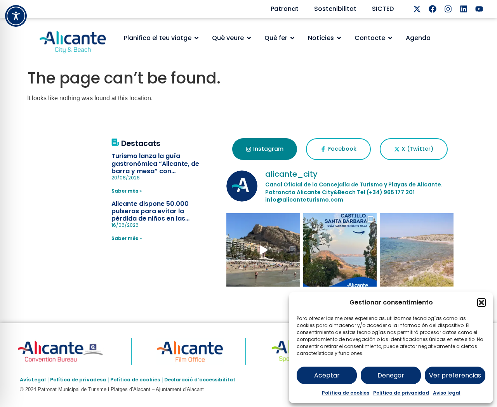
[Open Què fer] (292, 38)
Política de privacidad (401, 393)
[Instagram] (448, 9)
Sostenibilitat (335, 8)
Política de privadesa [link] (78, 379)
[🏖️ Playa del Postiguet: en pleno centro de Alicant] (263, 250)
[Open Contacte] (390, 38)
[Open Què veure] (249, 38)
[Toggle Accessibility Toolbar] (16, 16)
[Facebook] (432, 9)
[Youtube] (479, 9)
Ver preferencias (455, 375)
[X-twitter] (417, 9)
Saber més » (126, 191)
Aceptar (327, 375)
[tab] (264, 149)
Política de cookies (345, 393)
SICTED (383, 8)
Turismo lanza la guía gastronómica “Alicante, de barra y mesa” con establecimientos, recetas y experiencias (155, 170)
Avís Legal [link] (33, 379)
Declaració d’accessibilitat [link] (199, 379)
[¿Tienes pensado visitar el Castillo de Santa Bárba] (340, 250)
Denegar (390, 375)
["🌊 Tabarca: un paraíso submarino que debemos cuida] (417, 250)
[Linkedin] (463, 9)
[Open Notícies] (339, 38)
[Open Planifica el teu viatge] (196, 38)
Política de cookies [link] (135, 379)
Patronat (285, 8)
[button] (481, 302)
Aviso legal (447, 393)
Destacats (140, 143)
